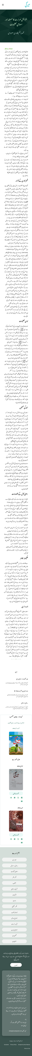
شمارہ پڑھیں (16, 793)
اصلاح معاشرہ (14, 918)
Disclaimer (6, 1044)
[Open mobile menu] (3, 4)
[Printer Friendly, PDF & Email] (8, 48)
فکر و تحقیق (14, 906)
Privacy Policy (13, 1044)
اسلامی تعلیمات (14, 871)
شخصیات (14, 935)
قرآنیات (14, 894)
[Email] (22, 801)
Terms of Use (27, 1048)
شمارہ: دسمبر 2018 (16, 728)
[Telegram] (11, 797)
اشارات (14, 859)
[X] (18, 797)
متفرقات (14, 941)
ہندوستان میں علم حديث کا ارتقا (21, 690)
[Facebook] (22, 797)
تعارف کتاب (14, 912)
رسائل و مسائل (24, 702)
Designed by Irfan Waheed (24, 1044)
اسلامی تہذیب (14, 929)
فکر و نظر (14, 877)
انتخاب (14, 883)
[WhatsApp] (14, 797)
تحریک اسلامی (14, 888)
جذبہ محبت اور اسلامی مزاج (22, 678)
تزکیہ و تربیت (14, 923)
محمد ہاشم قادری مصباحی (16, 32)
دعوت (14, 900)
